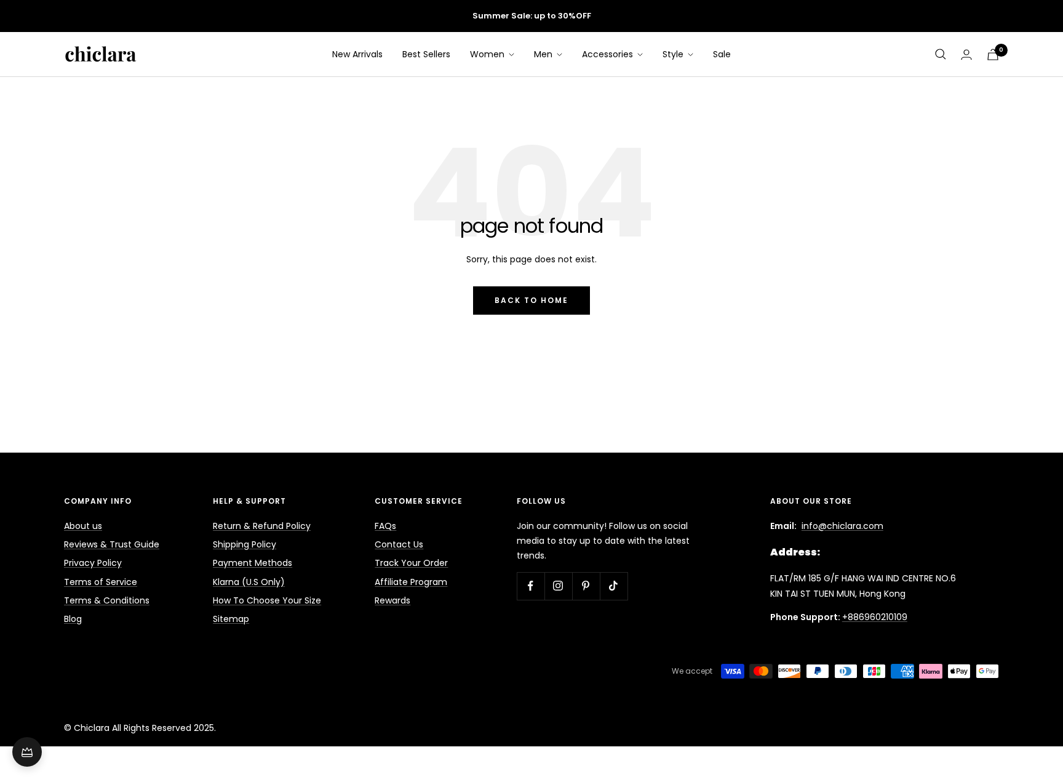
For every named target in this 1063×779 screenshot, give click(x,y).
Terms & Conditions (106, 600)
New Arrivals (357, 54)
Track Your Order (411, 563)
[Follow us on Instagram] (558, 586)
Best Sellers (426, 54)
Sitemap (231, 619)
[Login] (966, 54)
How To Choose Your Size (267, 600)
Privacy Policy (93, 563)
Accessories (608, 54)
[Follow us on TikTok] (613, 586)
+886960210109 (874, 617)
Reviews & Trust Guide (111, 544)
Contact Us (399, 544)
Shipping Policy (244, 544)
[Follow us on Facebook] (530, 586)
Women (488, 54)
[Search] (940, 54)
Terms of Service (100, 582)
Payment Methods (252, 563)
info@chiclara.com (842, 526)
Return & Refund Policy (262, 526)
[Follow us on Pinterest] (586, 586)
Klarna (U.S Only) (249, 582)
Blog (73, 619)
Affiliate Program (411, 582)
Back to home (531, 300)
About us (83, 526)
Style (674, 54)
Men (544, 54)
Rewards (392, 600)
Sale (722, 54)
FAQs (385, 526)
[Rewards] (27, 752)
